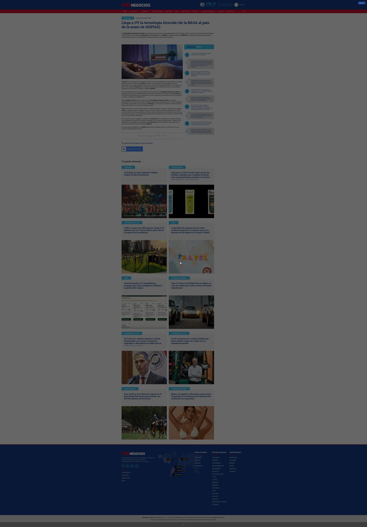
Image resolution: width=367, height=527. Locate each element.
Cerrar (361, 3)
